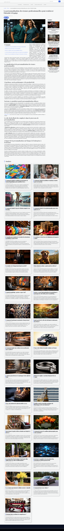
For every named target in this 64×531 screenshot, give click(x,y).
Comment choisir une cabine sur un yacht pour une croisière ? (17, 348)
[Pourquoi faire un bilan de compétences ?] (17, 505)
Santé (32, 4)
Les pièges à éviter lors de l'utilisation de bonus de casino (46, 237)
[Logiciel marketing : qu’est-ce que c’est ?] (17, 283)
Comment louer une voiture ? (41, 488)
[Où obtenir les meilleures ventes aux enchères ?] (53, 64)
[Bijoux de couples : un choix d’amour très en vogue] (46, 366)
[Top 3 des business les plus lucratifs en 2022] (17, 394)
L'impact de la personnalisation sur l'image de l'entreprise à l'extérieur (16, 54)
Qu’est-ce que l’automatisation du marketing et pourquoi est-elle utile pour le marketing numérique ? (45, 294)
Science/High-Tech (38, 4)
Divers (45, 4)
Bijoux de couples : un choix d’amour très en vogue (45, 376)
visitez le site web (7, 114)
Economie (20, 4)
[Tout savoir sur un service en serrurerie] (53, 25)
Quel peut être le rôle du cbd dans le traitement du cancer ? (45, 320)
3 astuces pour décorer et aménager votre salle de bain (18, 376)
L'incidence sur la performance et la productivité (12, 48)
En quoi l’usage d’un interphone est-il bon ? (53, 56)
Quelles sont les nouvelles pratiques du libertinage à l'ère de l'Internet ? (43, 404)
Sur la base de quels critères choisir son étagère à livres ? (18, 432)
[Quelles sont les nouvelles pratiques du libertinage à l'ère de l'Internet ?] (46, 394)
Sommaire (7, 45)
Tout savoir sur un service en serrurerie (53, 30)
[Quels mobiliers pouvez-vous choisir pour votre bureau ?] (53, 38)
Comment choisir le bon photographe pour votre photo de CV (46, 208)
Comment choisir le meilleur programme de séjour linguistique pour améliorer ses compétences (17, 182)
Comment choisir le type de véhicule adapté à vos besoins (18, 209)
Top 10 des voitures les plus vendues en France (45, 348)
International (26, 4)
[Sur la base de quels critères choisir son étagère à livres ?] (17, 422)
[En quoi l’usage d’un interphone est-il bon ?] (53, 51)
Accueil (5, 8)
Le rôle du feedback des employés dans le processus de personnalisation (16, 52)
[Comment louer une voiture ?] (46, 478)
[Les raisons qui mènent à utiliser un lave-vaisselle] (17, 478)
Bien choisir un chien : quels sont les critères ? (45, 266)
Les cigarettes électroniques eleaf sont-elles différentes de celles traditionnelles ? (17, 459)
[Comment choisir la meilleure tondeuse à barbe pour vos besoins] (46, 171)
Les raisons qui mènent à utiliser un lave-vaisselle (18, 488)
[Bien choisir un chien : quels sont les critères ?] (46, 256)
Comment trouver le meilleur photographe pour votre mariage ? (46, 432)
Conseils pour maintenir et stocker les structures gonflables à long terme (18, 237)
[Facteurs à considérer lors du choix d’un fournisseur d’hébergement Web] (46, 449)
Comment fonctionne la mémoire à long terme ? (18, 320)
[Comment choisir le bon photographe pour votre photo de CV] (46, 199)
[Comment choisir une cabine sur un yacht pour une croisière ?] (17, 338)
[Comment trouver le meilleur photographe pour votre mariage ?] (46, 422)
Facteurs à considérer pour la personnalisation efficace (13, 50)
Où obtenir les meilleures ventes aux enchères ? (53, 69)
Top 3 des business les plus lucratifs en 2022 (16, 403)
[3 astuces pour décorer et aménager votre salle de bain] (17, 366)
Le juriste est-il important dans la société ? (16, 266)
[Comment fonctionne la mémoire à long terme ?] (17, 311)
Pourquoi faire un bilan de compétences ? (16, 514)
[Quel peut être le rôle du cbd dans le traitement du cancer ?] (46, 311)
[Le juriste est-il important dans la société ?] (17, 256)
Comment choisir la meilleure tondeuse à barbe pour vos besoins (46, 181)
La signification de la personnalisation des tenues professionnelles (15, 46)
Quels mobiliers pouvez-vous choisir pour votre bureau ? (53, 43)
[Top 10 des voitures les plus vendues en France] (46, 338)
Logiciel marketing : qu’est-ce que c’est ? (16, 292)
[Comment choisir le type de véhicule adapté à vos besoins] (17, 199)
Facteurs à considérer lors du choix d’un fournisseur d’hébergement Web (44, 459)
